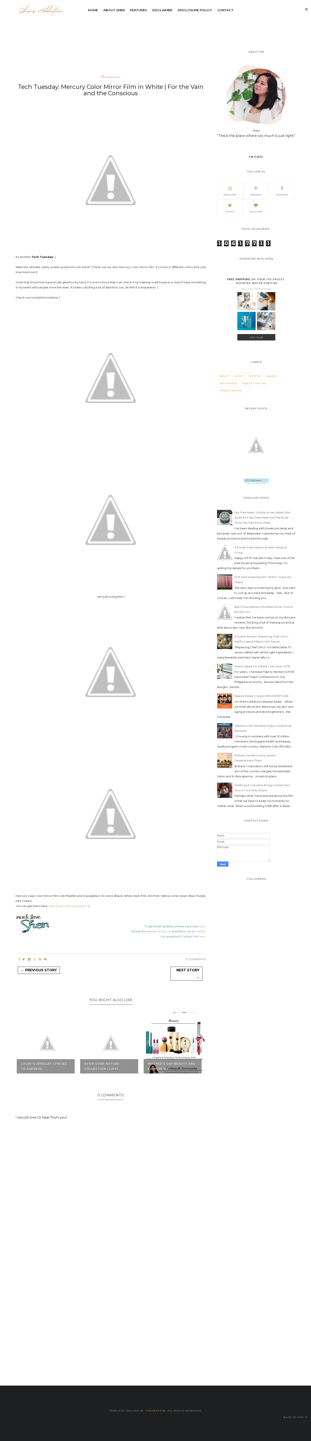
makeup (272, 376)
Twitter (200, 931)
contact (225, 10)
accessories (110, 77)
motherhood (228, 383)
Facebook (163, 931)
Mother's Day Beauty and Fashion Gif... (108, 1066)
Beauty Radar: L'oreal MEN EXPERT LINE (261, 696)
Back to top (294, 1417)
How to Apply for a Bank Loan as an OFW (262, 666)
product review (230, 390)
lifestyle (255, 376)
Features (138, 10)
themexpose (156, 1410)
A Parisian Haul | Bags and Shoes (172, 1066)
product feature (254, 383)
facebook (282, 194)
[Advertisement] (188, 26)
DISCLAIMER (162, 10)
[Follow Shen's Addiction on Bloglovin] (256, 483)
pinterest (256, 194)
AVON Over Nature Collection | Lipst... (40, 1066)
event (239, 376)
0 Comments (196, 959)
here (202, 926)
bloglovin (255, 211)
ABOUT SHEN (114, 10)
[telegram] (29, 959)
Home (93, 10)
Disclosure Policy (195, 10)
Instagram (229, 194)
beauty (224, 376)
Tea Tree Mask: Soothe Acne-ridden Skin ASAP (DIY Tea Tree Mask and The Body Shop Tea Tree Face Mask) (262, 517)
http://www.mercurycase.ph (68, 906)
